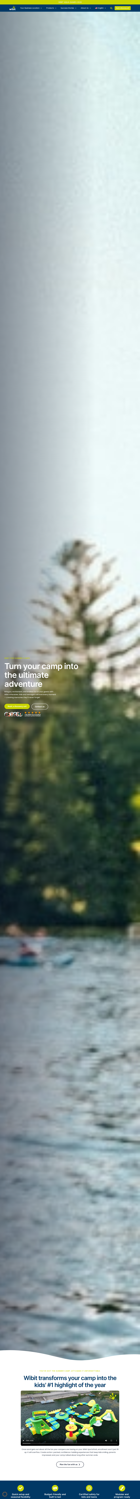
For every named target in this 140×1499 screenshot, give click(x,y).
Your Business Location (29, 8)
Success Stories (67, 8)
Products (50, 8)
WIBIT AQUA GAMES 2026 (70, 2)
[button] (5, 1494)
